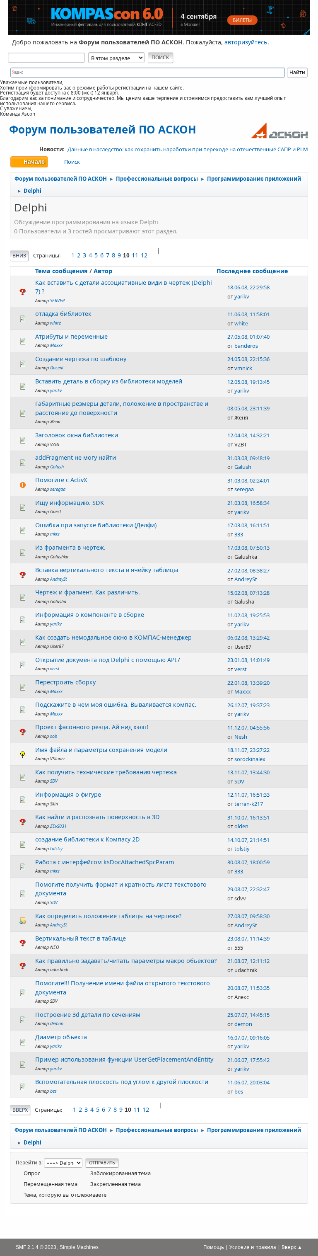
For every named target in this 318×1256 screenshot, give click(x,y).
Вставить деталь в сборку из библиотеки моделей (108, 381)
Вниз (19, 255)
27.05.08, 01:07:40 (248, 336)
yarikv (241, 296)
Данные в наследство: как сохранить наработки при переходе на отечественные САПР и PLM (187, 149)
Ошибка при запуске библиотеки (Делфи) (96, 525)
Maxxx (56, 345)
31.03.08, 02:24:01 (248, 480)
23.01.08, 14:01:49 (248, 660)
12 (144, 255)
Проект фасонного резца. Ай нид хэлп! (91, 727)
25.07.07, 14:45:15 (248, 1014)
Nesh (240, 736)
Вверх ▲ (292, 1247)
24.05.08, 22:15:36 (248, 359)
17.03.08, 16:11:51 (248, 525)
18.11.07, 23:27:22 (248, 750)
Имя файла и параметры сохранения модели (101, 750)
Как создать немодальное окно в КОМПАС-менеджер (113, 637)
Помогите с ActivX (61, 480)
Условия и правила (252, 1247)
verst (55, 668)
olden (241, 826)
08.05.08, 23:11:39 (248, 408)
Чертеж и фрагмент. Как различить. (87, 592)
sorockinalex (249, 759)
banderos (246, 345)
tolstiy (56, 848)
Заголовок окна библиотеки (76, 435)
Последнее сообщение (252, 271)
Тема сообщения (61, 271)
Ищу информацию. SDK (69, 503)
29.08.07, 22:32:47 (248, 889)
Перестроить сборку (65, 682)
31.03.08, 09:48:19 (248, 458)
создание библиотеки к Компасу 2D (87, 839)
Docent (57, 367)
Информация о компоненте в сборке (89, 614)
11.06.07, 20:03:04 (248, 1082)
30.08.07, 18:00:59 (248, 862)
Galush (57, 466)
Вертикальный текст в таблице (80, 938)
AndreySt (58, 579)
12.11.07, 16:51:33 (248, 794)
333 (238, 534)
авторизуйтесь (245, 42)
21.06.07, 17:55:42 (248, 1060)
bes (53, 1091)
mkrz (55, 534)
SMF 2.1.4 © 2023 (36, 1247)
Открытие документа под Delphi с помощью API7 (107, 660)
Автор (103, 271)
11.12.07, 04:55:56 (248, 727)
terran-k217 (248, 803)
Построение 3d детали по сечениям (87, 1014)
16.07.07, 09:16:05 (248, 1037)
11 (135, 255)
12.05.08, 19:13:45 (248, 382)
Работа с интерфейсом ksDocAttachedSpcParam (104, 862)
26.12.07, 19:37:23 (248, 705)
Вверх (20, 1109)
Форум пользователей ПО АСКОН (102, 129)
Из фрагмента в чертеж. (70, 547)
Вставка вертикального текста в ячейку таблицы (106, 570)
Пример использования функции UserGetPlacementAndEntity (124, 1059)
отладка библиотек (63, 314)
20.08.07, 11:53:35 (248, 988)
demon (56, 1023)
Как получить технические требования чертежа (106, 772)
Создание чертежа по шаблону (80, 359)
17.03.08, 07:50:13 (248, 547)
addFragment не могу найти (75, 457)
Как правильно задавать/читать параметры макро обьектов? (126, 961)
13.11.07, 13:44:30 (248, 772)
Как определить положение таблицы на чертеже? (108, 916)
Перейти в (28, 1162)
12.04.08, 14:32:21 (248, 435)
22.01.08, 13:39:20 (248, 682)
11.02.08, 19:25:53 (248, 615)
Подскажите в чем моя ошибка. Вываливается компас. (115, 704)
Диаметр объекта (61, 1037)
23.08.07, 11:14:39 (248, 938)
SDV (54, 781)
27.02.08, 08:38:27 (248, 570)
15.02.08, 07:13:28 (248, 592)
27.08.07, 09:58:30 (248, 916)
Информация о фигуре (68, 794)
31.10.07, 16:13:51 (248, 817)
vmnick (243, 368)
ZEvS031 (58, 826)
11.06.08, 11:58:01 (248, 314)
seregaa (57, 489)
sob (53, 736)
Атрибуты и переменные (71, 336)
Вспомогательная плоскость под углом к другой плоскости (121, 1082)
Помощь (213, 1247)
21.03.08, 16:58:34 (248, 503)
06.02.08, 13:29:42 (248, 637)
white (55, 323)
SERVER (57, 300)
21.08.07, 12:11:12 (248, 961)
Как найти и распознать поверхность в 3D (97, 817)
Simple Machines (79, 1247)
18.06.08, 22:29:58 (248, 287)
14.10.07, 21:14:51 (248, 840)
